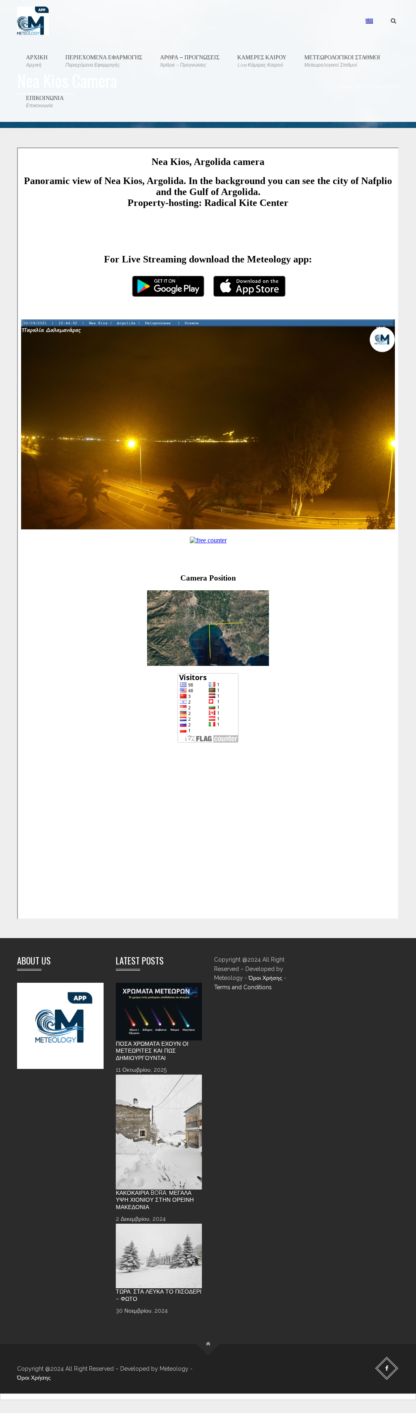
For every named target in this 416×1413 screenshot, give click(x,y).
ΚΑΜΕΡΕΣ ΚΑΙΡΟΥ (261, 60)
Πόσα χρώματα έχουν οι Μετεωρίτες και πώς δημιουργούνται (152, 1050)
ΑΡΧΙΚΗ (37, 60)
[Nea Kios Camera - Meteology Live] (33, 20)
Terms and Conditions (243, 987)
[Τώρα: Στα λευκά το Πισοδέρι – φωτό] (159, 1256)
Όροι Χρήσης (265, 978)
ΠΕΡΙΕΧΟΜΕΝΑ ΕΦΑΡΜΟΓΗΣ (103, 60)
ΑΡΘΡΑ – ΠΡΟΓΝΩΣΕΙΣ (189, 60)
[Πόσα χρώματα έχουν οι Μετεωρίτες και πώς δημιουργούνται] (159, 1011)
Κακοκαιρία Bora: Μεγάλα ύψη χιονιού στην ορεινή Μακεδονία (155, 1200)
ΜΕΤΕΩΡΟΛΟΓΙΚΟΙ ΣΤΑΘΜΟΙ (342, 60)
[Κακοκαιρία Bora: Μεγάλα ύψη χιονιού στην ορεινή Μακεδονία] (159, 1132)
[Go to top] (208, 1343)
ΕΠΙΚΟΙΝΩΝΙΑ (45, 100)
